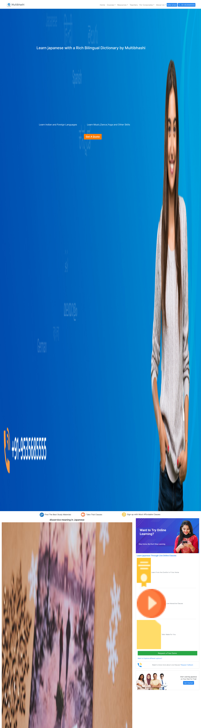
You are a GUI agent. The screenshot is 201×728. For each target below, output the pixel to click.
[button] (111, 5)
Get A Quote (93, 136)
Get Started (188, 683)
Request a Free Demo (167, 653)
